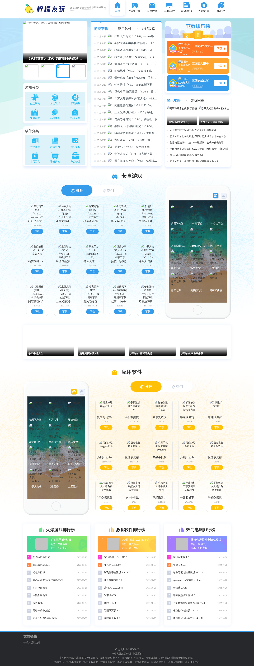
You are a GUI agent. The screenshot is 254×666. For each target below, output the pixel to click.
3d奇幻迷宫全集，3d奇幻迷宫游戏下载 (197, 246)
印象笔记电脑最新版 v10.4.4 (188, 572)
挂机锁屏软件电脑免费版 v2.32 (209, 539)
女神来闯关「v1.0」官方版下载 (124, 153)
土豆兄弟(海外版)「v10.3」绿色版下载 (127, 112)
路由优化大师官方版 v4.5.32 (188, 618)
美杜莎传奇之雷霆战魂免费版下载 (197, 290)
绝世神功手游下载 (217, 246)
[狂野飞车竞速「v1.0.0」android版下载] (36, 409)
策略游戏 (35, 118)
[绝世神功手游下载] (217, 235)
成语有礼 (38, 603)
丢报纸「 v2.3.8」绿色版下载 (123, 146)
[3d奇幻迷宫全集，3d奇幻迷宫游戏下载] (197, 235)
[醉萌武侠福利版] (217, 279)
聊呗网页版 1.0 (112, 618)
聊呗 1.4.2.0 (110, 603)
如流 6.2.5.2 (179, 565)
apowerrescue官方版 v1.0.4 (186, 580)
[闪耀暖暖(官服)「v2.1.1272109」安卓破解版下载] (56, 476)
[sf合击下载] (217, 212)
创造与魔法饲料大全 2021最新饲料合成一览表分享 (197, 142)
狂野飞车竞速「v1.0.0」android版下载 (127, 36)
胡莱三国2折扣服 (60, 539)
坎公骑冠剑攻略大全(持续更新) (186, 155)
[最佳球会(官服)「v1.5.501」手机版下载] (36, 453)
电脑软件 (169, 11)
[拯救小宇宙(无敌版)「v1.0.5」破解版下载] (75, 453)
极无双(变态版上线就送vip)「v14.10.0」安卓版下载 (127, 57)
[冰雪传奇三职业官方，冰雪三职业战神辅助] (217, 257)
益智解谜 (35, 103)
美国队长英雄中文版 (178, 223)
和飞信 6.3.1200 (112, 565)
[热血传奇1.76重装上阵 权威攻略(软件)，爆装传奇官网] (197, 257)
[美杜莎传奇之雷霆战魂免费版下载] (197, 279)
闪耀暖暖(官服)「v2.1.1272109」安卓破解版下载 (127, 105)
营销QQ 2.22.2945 (113, 587)
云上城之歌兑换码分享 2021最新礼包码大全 (193, 130)
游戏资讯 (186, 11)
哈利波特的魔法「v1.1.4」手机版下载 (127, 133)
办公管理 (75, 161)
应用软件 (152, 11)
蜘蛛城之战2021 (41, 565)
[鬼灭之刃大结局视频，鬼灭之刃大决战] (178, 279)
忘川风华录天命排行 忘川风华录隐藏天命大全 (194, 161)
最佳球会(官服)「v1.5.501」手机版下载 (127, 77)
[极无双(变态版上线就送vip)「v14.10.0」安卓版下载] (36, 431)
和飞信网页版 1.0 (113, 580)
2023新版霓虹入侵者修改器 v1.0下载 (197, 223)
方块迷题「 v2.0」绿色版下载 (123, 140)
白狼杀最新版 (40, 595)
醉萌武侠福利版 (217, 290)
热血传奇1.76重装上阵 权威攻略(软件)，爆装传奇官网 (197, 268)
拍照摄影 (75, 147)
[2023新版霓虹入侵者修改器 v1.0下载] (197, 212)
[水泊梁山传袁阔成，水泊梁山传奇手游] (178, 235)
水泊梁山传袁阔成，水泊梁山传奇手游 (178, 246)
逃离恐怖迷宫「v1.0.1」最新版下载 (127, 119)
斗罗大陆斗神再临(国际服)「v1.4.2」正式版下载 (127, 43)
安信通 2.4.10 (180, 587)
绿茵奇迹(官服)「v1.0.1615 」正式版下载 (127, 50)
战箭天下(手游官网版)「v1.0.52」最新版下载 (127, 126)
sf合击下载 (217, 223)
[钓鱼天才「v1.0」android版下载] (56, 453)
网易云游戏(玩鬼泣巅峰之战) (48, 580)
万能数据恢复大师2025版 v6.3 (189, 603)
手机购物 (55, 161)
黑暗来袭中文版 (41, 610)
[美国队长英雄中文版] (178, 212)
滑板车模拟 (39, 572)
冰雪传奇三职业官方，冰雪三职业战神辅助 (217, 268)
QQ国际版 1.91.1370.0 (115, 557)
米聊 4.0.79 (110, 595)
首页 (117, 11)
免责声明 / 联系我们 (132, 653)
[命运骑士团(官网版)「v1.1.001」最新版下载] (56, 431)
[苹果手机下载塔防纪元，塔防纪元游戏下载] (178, 257)
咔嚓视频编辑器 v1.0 (184, 595)
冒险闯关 (75, 103)
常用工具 (35, 161)
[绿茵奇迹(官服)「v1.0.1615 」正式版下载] (75, 409)
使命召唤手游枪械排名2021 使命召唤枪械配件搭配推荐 (199, 149)
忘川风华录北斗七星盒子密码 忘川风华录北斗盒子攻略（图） (199, 136)
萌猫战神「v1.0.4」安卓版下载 (124, 70)
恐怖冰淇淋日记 (41, 557)
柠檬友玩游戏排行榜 (31, 643)
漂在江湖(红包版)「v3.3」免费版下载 (127, 160)
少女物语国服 (40, 587)
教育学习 (55, 147)
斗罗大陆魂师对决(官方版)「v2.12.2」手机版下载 (127, 98)
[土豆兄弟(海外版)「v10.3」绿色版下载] (75, 476)
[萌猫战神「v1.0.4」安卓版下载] (75, 431)
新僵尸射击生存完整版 (45, 618)
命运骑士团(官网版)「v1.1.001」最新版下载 (127, 63)
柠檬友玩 (116, 653)
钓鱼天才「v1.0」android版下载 (124, 84)
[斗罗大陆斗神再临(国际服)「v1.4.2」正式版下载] (56, 409)
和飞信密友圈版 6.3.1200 (117, 572)
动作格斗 (55, 118)
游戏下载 (134, 11)
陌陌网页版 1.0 (112, 610)
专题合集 (203, 11)
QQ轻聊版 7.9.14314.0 (135, 539)
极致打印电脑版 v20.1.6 (185, 610)
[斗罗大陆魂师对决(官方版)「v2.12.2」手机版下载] (36, 476)
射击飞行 (55, 103)
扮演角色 (75, 118)
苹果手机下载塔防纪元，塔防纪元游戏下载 (178, 268)
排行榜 (221, 11)
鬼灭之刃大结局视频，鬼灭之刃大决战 (178, 290)
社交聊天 (35, 147)
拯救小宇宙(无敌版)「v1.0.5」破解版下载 (127, 91)
